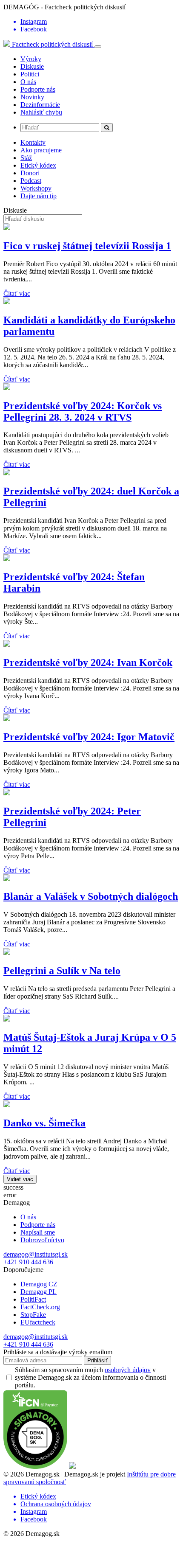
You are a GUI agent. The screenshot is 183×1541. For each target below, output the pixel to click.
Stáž (26, 157)
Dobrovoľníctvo (42, 1239)
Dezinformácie (40, 104)
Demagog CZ (38, 1284)
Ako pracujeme (41, 150)
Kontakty (33, 142)
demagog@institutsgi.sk (35, 1254)
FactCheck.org (40, 1307)
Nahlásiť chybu (41, 112)
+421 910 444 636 (28, 1262)
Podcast (30, 180)
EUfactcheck (37, 1322)
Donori (30, 173)
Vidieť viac (20, 1179)
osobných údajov (128, 1369)
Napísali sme (37, 1232)
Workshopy (35, 188)
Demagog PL (38, 1291)
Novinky (32, 97)
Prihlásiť (97, 1360)
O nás (28, 81)
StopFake (33, 1314)
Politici (29, 74)
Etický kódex (38, 165)
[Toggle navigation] (97, 46)
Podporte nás (37, 89)
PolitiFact (33, 1299)
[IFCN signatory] (35, 1466)
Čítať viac (16, 293)
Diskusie (32, 66)
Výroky (30, 58)
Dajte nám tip (38, 195)
